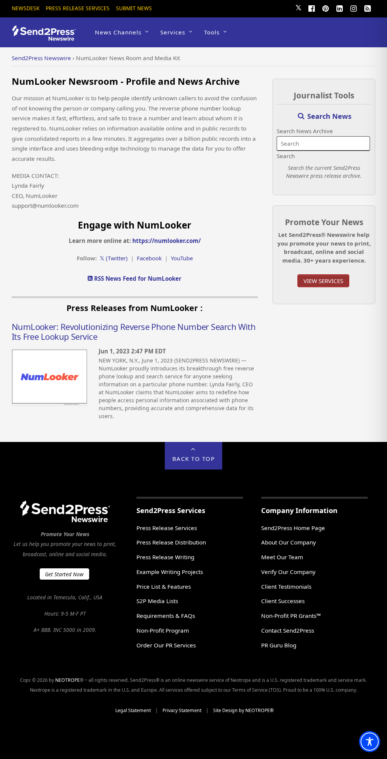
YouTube (182, 258)
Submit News (134, 8)
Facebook (149, 258)
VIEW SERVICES (323, 281)
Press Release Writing (165, 557)
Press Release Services (78, 8)
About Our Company (288, 542)
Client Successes (283, 601)
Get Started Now (64, 574)
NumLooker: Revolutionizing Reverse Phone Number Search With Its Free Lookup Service (134, 331)
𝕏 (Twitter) (114, 258)
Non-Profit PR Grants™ (291, 615)
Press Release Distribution (171, 542)
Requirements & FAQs (165, 615)
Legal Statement (133, 710)
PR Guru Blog (278, 645)
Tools (212, 32)
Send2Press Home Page (293, 528)
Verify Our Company (288, 571)
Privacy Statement (182, 710)
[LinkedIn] (339, 7)
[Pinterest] (325, 7)
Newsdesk (25, 8)
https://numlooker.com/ (166, 240)
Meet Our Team (282, 557)
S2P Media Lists (157, 601)
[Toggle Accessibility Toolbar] (369, 741)
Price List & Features (163, 586)
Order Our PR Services (166, 645)
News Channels (118, 32)
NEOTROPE (67, 680)
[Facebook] (311, 7)
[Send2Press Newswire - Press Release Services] (47, 37)
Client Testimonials (286, 586)
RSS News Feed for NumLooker (137, 278)
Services (172, 32)
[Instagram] (353, 7)
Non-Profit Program (162, 630)
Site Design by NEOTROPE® (243, 710)
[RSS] (367, 7)
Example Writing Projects (169, 571)
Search (286, 156)
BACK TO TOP (193, 458)
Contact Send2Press (287, 630)
